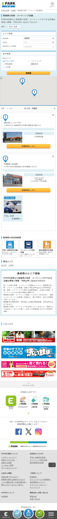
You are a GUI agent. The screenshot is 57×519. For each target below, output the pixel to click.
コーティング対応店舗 (38, 460)
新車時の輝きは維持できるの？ (13, 480)
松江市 (3, 265)
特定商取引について (37, 482)
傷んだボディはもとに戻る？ (12, 485)
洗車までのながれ (8, 460)
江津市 (11, 265)
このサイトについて (9, 457)
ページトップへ (29, 385)
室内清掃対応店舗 (37, 463)
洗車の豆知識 (6, 463)
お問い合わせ (35, 499)
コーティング (36, 61)
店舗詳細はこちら (28, 146)
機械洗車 (34, 64)
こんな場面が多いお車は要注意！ (14, 482)
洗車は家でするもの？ (10, 477)
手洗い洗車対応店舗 (37, 457)
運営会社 (33, 496)
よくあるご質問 (7, 465)
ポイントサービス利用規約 (40, 480)
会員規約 (4, 496)
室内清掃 (8, 64)
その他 (7, 67)
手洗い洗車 (9, 61)
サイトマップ (35, 487)
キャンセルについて (9, 468)
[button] (34, 93)
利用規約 (33, 477)
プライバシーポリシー (38, 485)
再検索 (28, 73)
